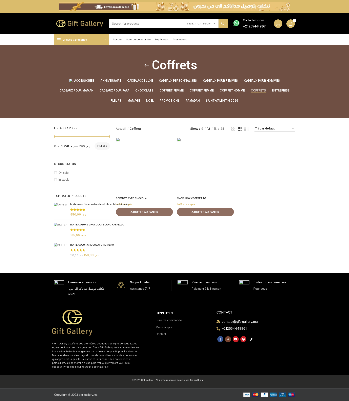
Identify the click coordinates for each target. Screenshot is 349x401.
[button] (144, 212)
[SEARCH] (223, 23)
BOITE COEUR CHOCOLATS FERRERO (92, 245)
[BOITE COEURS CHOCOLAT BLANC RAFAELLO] (60, 230)
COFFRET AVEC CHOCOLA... (132, 198)
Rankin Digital (196, 380)
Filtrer (102, 145)
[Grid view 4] (246, 128)
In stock (64, 179)
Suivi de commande (169, 320)
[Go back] (147, 65)
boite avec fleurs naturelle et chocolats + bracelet (100, 204)
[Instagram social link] (228, 339)
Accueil (121, 128)
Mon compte (164, 327)
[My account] (278, 24)
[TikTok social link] (251, 339)
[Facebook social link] (220, 339)
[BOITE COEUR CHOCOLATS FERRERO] (60, 250)
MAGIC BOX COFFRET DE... (192, 198)
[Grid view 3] (240, 128)
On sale (64, 172)
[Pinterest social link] (243, 339)
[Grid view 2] (233, 128)
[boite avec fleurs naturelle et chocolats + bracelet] (60, 209)
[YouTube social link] (236, 339)
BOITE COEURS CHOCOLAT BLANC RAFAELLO (97, 224)
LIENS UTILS (164, 313)
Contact (161, 334)
